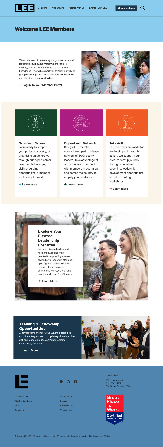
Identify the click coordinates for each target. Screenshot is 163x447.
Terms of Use (66, 410)
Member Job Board (23, 401)
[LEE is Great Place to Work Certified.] (115, 409)
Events (92, 8)
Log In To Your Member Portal (42, 85)
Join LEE (102, 8)
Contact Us (20, 410)
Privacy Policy (66, 405)
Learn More (49, 281)
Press (17, 405)
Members (42, 8)
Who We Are (58, 8)
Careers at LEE (21, 396)
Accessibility (66, 396)
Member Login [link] (127, 8)
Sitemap (64, 401)
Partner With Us (76, 8)
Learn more (29, 184)
